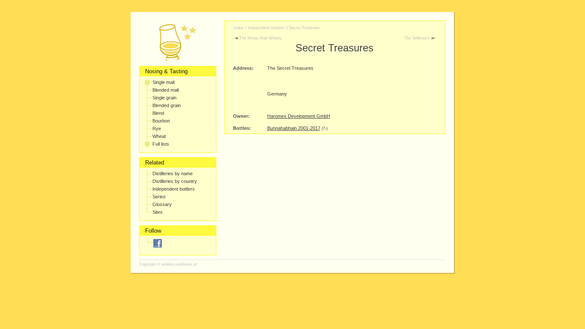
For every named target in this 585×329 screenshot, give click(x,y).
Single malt (163, 82)
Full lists (160, 144)
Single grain (164, 97)
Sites (157, 212)
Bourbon (161, 120)
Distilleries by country (174, 181)
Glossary (162, 204)
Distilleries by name (172, 173)
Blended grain (166, 105)
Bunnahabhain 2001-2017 (293, 128)
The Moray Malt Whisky (260, 38)
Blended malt (165, 90)
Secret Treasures (304, 28)
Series (159, 196)
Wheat (159, 136)
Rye (156, 128)
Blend (158, 113)
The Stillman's (417, 38)
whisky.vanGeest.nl (179, 264)
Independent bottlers (173, 188)
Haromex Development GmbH (298, 116)
